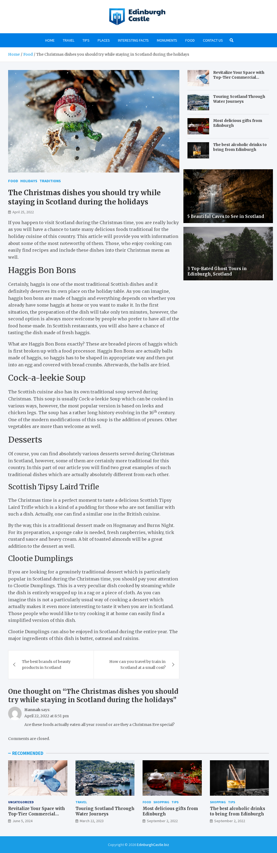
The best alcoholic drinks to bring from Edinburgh (240, 147)
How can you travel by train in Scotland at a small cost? (137, 664)
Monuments (167, 40)
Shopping (161, 802)
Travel (68, 40)
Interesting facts (133, 40)
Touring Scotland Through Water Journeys (239, 99)
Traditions (50, 180)
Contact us (213, 40)
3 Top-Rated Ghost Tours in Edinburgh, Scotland (217, 271)
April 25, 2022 (23, 212)
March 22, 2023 (92, 820)
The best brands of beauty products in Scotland (46, 664)
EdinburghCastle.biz (153, 844)
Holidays (28, 180)
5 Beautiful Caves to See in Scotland (225, 216)
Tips (86, 40)
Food (190, 40)
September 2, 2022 (162, 820)
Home (50, 40)
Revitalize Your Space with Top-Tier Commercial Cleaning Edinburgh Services (238, 80)
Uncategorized (21, 802)
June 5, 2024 (22, 820)
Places (104, 40)
